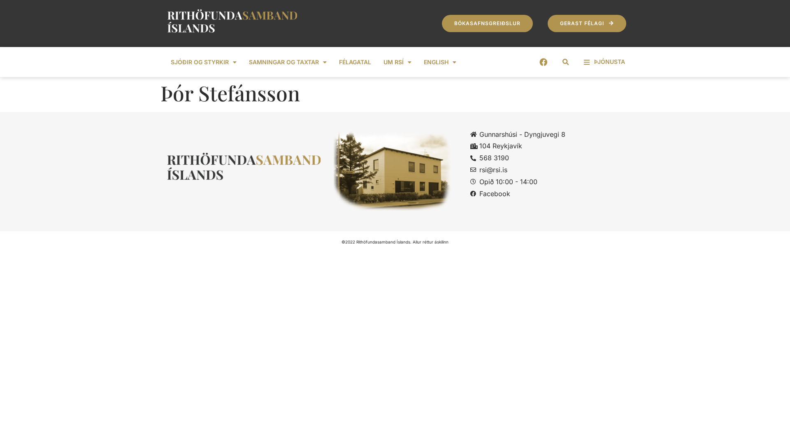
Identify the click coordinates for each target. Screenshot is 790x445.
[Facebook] (543, 62)
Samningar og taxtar (284, 62)
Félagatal (355, 62)
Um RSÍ (393, 62)
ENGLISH (436, 62)
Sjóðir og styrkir (200, 62)
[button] (566, 62)
